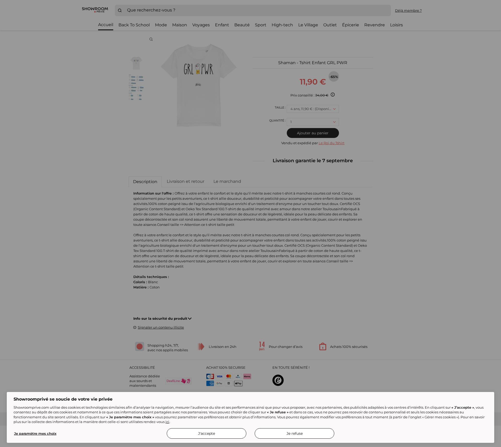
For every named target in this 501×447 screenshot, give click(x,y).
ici (167, 422)
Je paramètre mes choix (35, 433)
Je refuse (295, 433)
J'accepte (206, 433)
